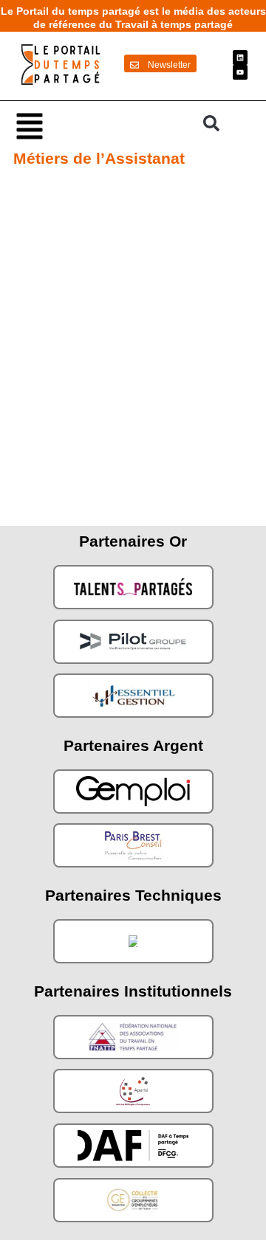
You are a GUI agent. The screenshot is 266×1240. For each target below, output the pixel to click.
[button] (102, 125)
